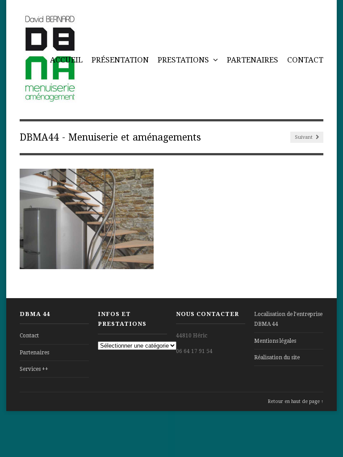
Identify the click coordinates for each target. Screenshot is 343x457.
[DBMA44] (49, 97)
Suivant (304, 137)
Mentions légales (275, 341)
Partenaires (252, 59)
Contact (305, 59)
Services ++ (34, 369)
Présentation (120, 59)
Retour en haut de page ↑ (295, 401)
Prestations (184, 59)
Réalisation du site (277, 357)
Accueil (66, 59)
